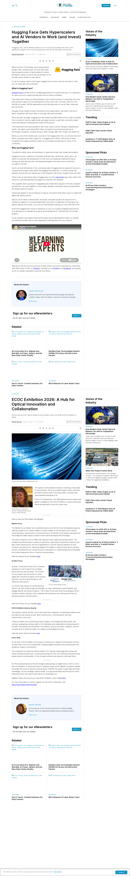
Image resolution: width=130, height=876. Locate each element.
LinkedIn (36, 268)
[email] (53, 61)
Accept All (121, 872)
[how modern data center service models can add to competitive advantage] (102, 83)
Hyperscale (44, 17)
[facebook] (40, 61)
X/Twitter (55, 268)
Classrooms (59, 177)
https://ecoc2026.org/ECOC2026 (24, 667)
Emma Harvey (17, 422)
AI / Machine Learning (19, 26)
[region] (65, 872)
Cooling (72, 17)
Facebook (67, 268)
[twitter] (46, 61)
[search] (16, 5)
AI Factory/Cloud (84, 17)
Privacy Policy (58, 871)
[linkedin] (43, 61)
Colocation (55, 17)
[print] (80, 61)
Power (64, 17)
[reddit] (50, 61)
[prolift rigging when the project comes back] (102, 457)
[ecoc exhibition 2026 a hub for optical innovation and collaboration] (102, 48)
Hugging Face (17, 93)
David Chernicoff (18, 54)
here (38, 546)
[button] (13, 5)
